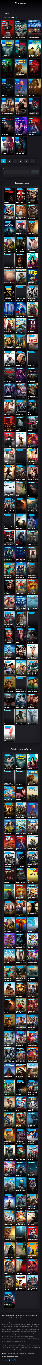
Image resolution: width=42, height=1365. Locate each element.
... (20, 161)
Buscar (5, 169)
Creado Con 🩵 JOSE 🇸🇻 (9, 1360)
